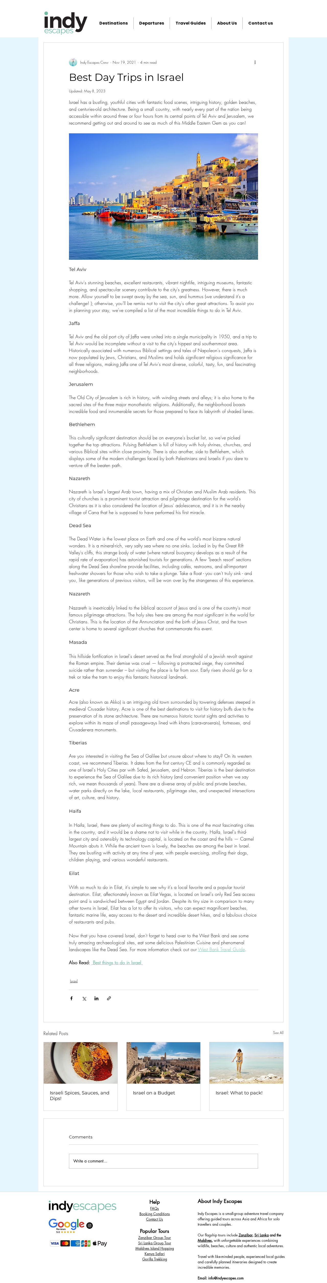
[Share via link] (109, 998)
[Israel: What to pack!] (246, 1063)
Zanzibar (245, 1235)
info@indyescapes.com (226, 1278)
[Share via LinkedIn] (96, 998)
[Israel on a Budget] (164, 1063)
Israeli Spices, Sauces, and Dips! (79, 1095)
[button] (113, 23)
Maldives (205, 1240)
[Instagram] (89, 1225)
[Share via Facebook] (71, 998)
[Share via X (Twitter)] (83, 998)
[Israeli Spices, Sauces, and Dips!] (81, 1063)
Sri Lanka (261, 1235)
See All (278, 1032)
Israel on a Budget (154, 1093)
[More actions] (255, 62)
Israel (74, 980)
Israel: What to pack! (239, 1093)
